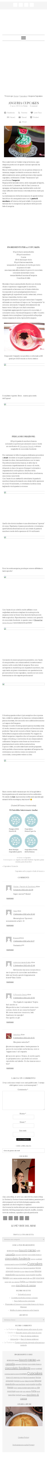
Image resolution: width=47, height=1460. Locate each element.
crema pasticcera (12, 1264)
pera (31, 1278)
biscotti (23, 1250)
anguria (18, 860)
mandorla (10, 1274)
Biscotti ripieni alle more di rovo (29, 1329)
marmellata (20, 1275)
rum (10, 1282)
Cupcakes (28, 857)
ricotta (6, 1282)
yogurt (39, 1281)
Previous (6, 1415)
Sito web (22, 1131)
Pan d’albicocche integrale (24, 1301)
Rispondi (10, 898)
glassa (27, 1271)
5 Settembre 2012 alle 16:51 (24, 1038)
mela (28, 1275)
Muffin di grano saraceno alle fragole (24, 1310)
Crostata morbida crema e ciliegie (24, 1298)
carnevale (18, 1255)
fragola (16, 1271)
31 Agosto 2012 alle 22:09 (23, 890)
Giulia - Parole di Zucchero (24, 886)
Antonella (14, 1339)
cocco (33, 1259)
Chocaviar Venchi (27, 446)
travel (27, 1282)
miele (32, 1274)
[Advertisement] (23, 69)
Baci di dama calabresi (30, 1336)
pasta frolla (26, 1278)
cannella (10, 1254)
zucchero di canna (26, 1285)
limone (38, 1271)
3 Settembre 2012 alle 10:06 (24, 998)
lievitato (31, 1271)
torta (22, 1281)
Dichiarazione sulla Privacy (23, 1445)
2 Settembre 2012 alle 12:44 (24, 965)
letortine (17, 1034)
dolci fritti (20, 1268)
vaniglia (32, 1281)
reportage (40, 1278)
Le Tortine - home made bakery (23, 21)
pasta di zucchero (26, 862)
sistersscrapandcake (22, 962)
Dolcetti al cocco (24, 1294)
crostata (23, 1264)
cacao (32, 1250)
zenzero (13, 1286)
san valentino (16, 1282)
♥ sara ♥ (16, 938)
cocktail (39, 1259)
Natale (6, 1278)
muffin (38, 1274)
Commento (23, 1089)
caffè (38, 1251)
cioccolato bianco (34, 1255)
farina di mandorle (29, 1268)
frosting (22, 1271)
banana (16, 1251)
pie (34, 1278)
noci (11, 1278)
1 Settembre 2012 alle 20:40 (24, 914)
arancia (10, 1250)
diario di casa (11, 1268)
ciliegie (24, 1255)
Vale (15, 911)
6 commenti (33, 106)
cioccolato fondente (27, 860)
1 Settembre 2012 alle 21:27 (24, 941)
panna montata (17, 1278)
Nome (23, 1114)
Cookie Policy (23, 1437)
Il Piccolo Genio (20, 994)
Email (23, 1122)
